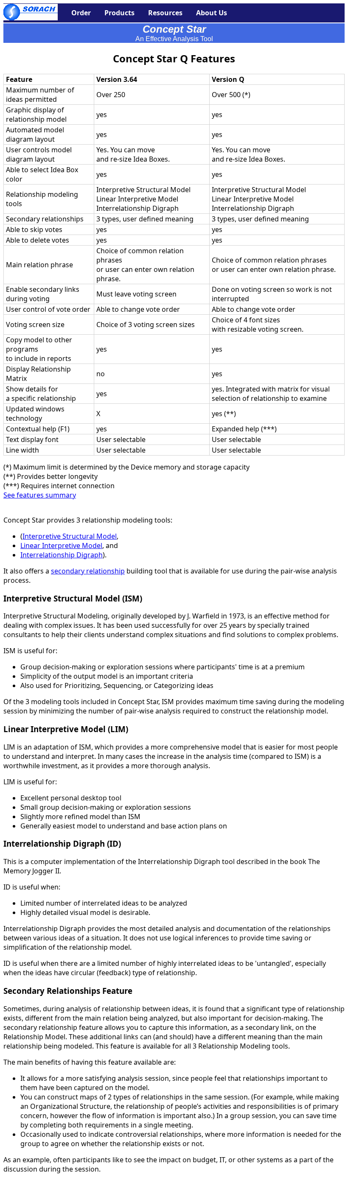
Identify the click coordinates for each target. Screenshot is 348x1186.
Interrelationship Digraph (61, 554)
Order (81, 12)
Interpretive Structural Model (69, 536)
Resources (165, 12)
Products (119, 12)
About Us (211, 12)
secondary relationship (88, 571)
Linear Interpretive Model (61, 545)
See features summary (39, 495)
